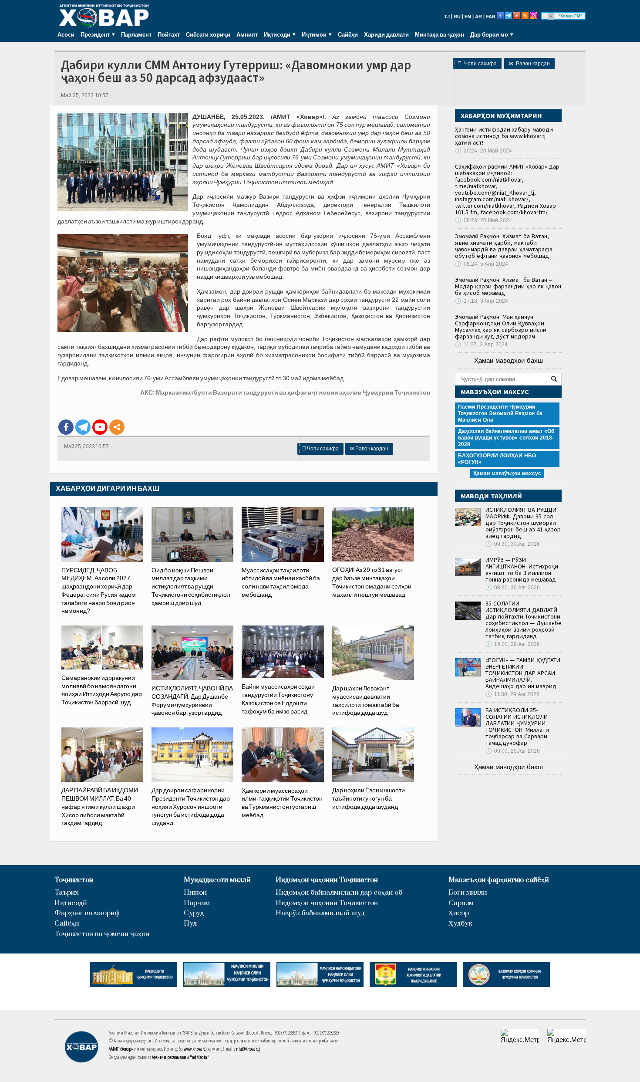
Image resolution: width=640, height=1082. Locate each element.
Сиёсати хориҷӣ (208, 34)
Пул (190, 924)
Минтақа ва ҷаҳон (439, 34)
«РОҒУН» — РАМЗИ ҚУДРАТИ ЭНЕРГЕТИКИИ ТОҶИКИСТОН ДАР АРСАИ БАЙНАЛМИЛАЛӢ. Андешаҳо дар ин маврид (522, 673)
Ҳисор (458, 913)
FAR (490, 16)
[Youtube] (100, 427)
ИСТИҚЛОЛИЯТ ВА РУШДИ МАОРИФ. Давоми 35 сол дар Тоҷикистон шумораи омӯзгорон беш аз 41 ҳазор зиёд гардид (523, 523)
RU (457, 16)
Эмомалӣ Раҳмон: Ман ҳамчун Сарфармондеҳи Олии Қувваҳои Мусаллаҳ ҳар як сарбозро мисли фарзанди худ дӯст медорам (500, 326)
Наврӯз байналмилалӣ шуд (320, 913)
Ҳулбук (460, 924)
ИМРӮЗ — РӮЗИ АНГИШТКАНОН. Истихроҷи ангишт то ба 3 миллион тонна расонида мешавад (521, 569)
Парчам (197, 903)
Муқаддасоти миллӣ (217, 880)
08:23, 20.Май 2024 (483, 220)
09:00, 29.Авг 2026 (512, 751)
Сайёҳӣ (348, 34)
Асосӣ (65, 34)
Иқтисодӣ (70, 903)
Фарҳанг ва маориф (87, 913)
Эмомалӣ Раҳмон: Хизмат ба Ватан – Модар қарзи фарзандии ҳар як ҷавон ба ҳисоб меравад (508, 286)
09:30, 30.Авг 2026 (512, 544)
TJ (447, 16)
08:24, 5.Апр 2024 (481, 264)
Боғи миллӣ (467, 893)
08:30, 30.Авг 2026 (512, 588)
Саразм (461, 903)
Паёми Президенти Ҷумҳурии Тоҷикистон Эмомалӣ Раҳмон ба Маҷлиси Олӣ (500, 413)
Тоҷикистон (73, 880)
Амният (247, 34)
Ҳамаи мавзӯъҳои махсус (507, 473)
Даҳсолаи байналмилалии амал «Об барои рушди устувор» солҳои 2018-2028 (506, 437)
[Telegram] (83, 427)
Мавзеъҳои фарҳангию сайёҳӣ (498, 880)
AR (478, 16)
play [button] (551, 16)
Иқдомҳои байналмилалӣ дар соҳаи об (339, 893)
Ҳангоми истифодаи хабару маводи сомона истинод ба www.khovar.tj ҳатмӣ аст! (504, 135)
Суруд (194, 913)
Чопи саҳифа (477, 64)
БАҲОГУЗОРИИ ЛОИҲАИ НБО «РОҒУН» (497, 459)
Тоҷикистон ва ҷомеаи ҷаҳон (101, 934)
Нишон (195, 893)
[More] (117, 427)
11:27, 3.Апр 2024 (481, 345)
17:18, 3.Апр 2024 (481, 301)
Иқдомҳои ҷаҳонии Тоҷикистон (327, 880)
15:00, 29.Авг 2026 (512, 644)
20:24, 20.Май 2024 (483, 151)
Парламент (136, 34)
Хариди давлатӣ (386, 34)
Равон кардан (529, 64)
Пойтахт (169, 34)
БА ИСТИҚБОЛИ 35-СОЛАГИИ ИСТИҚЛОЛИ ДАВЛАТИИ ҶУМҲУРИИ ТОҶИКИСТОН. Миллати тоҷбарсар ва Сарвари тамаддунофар (517, 726)
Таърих (66, 893)
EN (468, 16)
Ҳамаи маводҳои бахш (508, 360)
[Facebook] (66, 427)
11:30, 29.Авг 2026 (512, 694)
